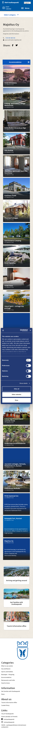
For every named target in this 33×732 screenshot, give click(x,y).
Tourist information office (9, 702)
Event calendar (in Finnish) (9, 716)
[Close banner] (30, 330)
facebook (13, 45)
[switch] (28, 365)
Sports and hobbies (7, 671)
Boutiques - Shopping (7, 674)
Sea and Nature (5, 669)
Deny (16, 400)
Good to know (5, 683)
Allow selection (16, 394)
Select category (10, 15)
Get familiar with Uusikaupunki (10, 691)
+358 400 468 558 (10, 38)
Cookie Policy (5, 705)
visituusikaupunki (9, 719)
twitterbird (16, 45)
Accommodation (15, 62)
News (3, 694)
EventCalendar (7, 8)
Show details (24, 383)
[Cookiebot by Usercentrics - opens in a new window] (21, 330)
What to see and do (7, 666)
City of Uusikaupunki (7, 713)
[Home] (10, 2)
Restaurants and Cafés (8, 680)
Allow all (16, 389)
